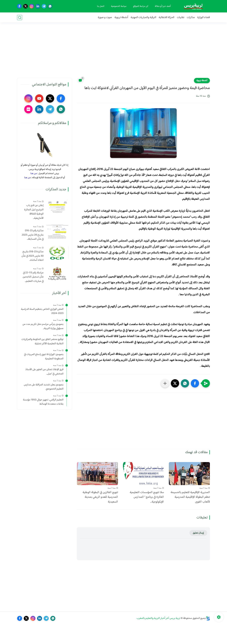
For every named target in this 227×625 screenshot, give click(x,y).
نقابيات (180, 17)
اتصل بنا (100, 6)
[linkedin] (38, 6)
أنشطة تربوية (121, 17)
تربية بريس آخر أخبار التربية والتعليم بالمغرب (158, 618)
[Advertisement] (113, 52)
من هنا (33, 173)
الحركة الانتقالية (166, 17)
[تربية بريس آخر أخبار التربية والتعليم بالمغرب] (193, 6)
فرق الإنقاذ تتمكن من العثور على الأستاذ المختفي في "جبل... (44, 371)
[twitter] (25, 6)
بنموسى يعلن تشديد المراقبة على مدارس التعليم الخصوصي (43, 387)
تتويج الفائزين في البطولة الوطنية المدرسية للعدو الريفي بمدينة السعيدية (100, 497)
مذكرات (191, 17)
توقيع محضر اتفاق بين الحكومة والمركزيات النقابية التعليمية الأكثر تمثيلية (42, 341)
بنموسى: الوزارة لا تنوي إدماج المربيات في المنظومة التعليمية (43, 356)
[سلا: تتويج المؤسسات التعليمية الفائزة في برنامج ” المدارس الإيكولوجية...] (143, 473)
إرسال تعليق (198, 533)
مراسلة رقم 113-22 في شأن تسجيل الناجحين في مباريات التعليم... (33, 277)
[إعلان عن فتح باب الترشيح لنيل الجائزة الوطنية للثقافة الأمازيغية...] (57, 206)
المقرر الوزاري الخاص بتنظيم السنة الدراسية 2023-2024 (42, 311)
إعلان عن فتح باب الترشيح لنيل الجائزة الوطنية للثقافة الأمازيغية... (34, 211)
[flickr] (28, 109)
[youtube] (39, 98)
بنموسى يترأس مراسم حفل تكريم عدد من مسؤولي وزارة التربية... (42, 326)
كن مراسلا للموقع (140, 6)
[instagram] (31, 6)
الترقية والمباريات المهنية (143, 17)
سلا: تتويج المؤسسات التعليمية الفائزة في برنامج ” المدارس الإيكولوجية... (147, 497)
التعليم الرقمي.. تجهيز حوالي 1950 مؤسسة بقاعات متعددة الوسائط (43, 402)
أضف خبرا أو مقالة (163, 6)
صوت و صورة (105, 17)
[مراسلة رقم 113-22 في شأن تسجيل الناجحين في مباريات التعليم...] (57, 274)
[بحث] (19, 17)
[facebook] (19, 6)
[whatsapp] (50, 6)
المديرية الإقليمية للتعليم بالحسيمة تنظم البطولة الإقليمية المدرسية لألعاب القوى (190, 497)
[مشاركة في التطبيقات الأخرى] (165, 383)
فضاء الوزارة (203, 17)
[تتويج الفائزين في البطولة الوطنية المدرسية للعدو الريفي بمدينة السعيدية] (97, 473)
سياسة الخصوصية (118, 6)
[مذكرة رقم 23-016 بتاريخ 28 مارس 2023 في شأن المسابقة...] (57, 231)
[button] (195, 383)
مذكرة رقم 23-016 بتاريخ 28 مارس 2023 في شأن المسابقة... (33, 235)
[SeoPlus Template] (208, 618)
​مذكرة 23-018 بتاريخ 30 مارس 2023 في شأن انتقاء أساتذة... (32, 256)
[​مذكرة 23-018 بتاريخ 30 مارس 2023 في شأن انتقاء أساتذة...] (57, 252)
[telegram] (44, 6)
